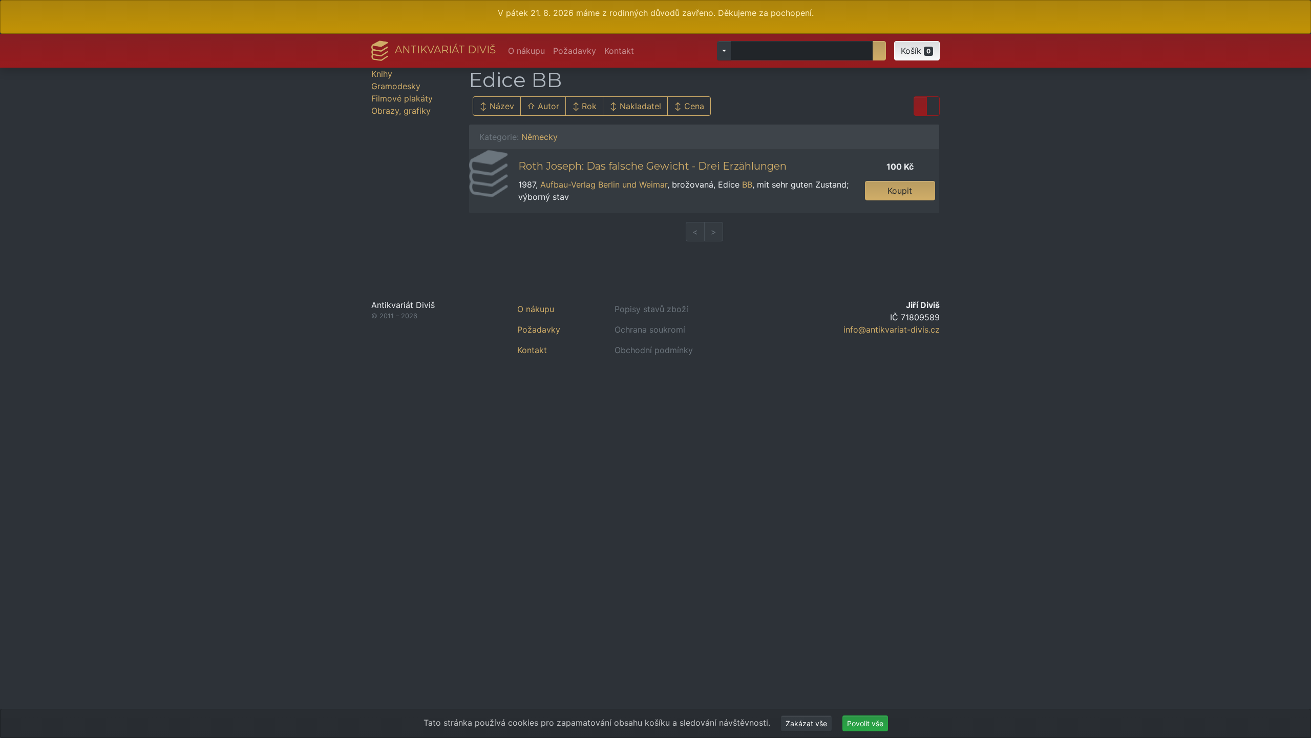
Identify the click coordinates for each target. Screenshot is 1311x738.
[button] (917, 50)
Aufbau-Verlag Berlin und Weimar (603, 184)
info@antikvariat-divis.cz (891, 329)
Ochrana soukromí (650, 329)
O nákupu (526, 51)
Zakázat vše (806, 723)
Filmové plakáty (402, 98)
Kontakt (619, 51)
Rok (589, 106)
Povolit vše (865, 723)
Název (502, 106)
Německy (539, 137)
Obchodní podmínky (654, 350)
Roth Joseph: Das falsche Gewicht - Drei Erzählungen (652, 166)
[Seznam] (920, 106)
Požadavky (574, 51)
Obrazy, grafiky (401, 111)
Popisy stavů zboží (651, 309)
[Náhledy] (933, 106)
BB (747, 184)
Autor (548, 106)
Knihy (381, 74)
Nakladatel (640, 106)
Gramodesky (395, 86)
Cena (694, 106)
